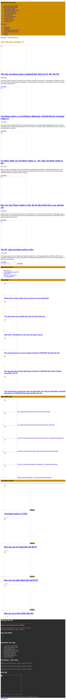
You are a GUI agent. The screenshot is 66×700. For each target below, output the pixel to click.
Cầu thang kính (8, 15)
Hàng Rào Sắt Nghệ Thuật (11, 10)
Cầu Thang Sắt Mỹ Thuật (11, 5)
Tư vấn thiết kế (8, 276)
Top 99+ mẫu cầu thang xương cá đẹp (17, 249)
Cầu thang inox (8, 21)
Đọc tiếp (32, 510)
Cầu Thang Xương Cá (10, 16)
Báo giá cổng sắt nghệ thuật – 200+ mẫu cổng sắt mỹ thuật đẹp (34, 477)
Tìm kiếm (20, 263)
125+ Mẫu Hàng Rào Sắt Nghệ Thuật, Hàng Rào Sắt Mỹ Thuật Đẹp (36, 424)
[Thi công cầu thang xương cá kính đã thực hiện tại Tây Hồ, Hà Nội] (13, 70)
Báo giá (6, 34)
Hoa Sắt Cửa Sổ (8, 18)
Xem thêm (3, 86)
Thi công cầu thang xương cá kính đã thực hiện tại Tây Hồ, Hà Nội (30, 74)
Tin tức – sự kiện (8, 275)
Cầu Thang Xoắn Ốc (10, 13)
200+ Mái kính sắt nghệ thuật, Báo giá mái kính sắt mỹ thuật (33, 411)
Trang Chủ (4, 24)
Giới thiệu (7, 28)
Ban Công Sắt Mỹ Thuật (11, 7)
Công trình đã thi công (10, 272)
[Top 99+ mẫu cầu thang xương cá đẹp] (13, 246)
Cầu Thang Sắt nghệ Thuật (11, 30)
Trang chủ (7, 27)
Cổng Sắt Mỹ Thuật (9, 9)
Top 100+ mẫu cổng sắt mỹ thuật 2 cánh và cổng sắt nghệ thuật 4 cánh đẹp (37, 451)
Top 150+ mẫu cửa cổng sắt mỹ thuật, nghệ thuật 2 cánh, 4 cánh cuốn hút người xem (40, 438)
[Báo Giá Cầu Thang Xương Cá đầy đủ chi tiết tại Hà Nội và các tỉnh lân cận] (13, 201)
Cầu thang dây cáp (9, 19)
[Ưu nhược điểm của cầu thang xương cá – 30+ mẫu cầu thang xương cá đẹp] (13, 157)
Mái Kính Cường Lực (10, 12)
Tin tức (6, 33)
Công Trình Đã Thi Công (11, 31)
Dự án (6, 273)
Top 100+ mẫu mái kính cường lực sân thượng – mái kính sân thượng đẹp (37, 464)
